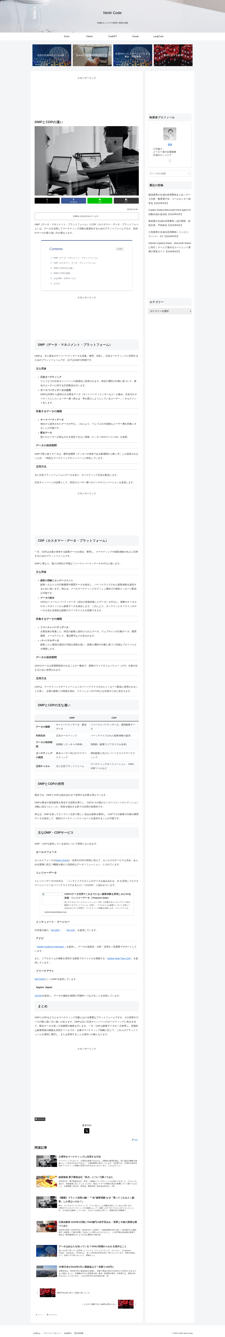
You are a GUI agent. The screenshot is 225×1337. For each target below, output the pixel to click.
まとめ (57, 283)
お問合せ (36, 1333)
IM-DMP (55, 930)
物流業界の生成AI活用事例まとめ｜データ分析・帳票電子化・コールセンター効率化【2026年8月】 (169, 199)
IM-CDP (71, 930)
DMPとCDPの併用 (62, 273)
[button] (126, 201)
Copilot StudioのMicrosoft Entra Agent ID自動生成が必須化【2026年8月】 (169, 212)
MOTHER (40, 979)
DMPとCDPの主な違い (64, 268)
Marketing (41, 1119)
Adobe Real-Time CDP (119, 958)
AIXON (38, 995)
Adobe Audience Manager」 (51, 946)
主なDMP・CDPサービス (65, 278)
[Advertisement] (87, 98)
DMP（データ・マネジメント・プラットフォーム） (76, 258)
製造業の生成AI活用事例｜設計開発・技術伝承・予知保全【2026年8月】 (169, 223)
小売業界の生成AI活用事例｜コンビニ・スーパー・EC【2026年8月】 (169, 234)
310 (170, 144)
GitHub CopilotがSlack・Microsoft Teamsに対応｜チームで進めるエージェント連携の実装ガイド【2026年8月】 (169, 247)
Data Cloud (61, 860)
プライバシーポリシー (52, 1333)
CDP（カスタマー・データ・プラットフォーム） (75, 263)
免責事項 (67, 1333)
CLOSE (119, 249)
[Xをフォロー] (86, 1130)
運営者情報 (78, 1333)
